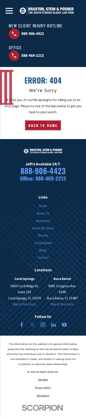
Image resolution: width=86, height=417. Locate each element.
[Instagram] (43, 324)
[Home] (47, 10)
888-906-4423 (43, 171)
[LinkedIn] (53, 324)
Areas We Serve (43, 228)
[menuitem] (43, 379)
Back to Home (42, 125)
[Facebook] (21, 324)
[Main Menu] (9, 10)
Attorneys (43, 221)
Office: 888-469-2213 (43, 178)
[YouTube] (64, 324)
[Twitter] (32, 324)
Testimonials (43, 243)
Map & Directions (24, 304)
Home (43, 206)
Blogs (43, 250)
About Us (43, 213)
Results (43, 235)
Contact (43, 257)
